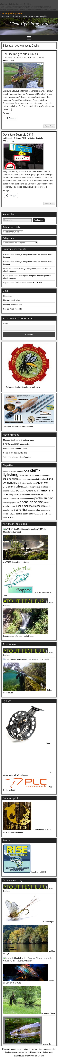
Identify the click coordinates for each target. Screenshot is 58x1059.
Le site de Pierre (48, 1013)
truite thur (11, 517)
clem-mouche (25, 475)
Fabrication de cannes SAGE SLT (28, 283)
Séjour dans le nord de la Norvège (17, 457)
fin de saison (22, 483)
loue (27, 487)
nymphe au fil (32, 490)
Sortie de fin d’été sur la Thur (15, 453)
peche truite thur (34, 510)
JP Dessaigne (48, 922)
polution (19, 514)
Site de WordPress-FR (12, 309)
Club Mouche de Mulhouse (38, 659)
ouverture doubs (36, 495)
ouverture (26, 495)
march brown (35, 487)
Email (5, 323)
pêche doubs (29, 513)
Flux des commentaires (12, 305)
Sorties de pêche (37, 57)
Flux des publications (12, 300)
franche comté (32, 483)
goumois (42, 482)
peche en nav (43, 498)
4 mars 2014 (21, 138)
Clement (8, 57)
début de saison (40, 479)
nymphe (22, 491)
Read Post (49, 126)
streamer (38, 514)
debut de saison (11, 479)
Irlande (23, 487)
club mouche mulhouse (41, 475)
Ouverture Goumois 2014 (18, 134)
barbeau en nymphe (9, 471)
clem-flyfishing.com (11, 13)
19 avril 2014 (21, 57)
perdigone (12, 514)
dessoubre (23, 479)
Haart (47, 743)
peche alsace (14, 499)
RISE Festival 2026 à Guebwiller (16, 444)
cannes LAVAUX (23, 471)
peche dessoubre (27, 499)
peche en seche (31, 502)
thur (44, 513)
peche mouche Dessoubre (31, 506)
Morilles (12, 491)
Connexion (7, 296)
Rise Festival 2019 (38, 872)
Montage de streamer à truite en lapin (18, 440)
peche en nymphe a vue (11, 502)
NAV (17, 491)
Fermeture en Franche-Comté (15, 449)
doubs (31, 479)
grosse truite (12, 486)
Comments (9, 60)
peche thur (20, 509)
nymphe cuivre (15, 495)
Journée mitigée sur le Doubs (20, 54)
